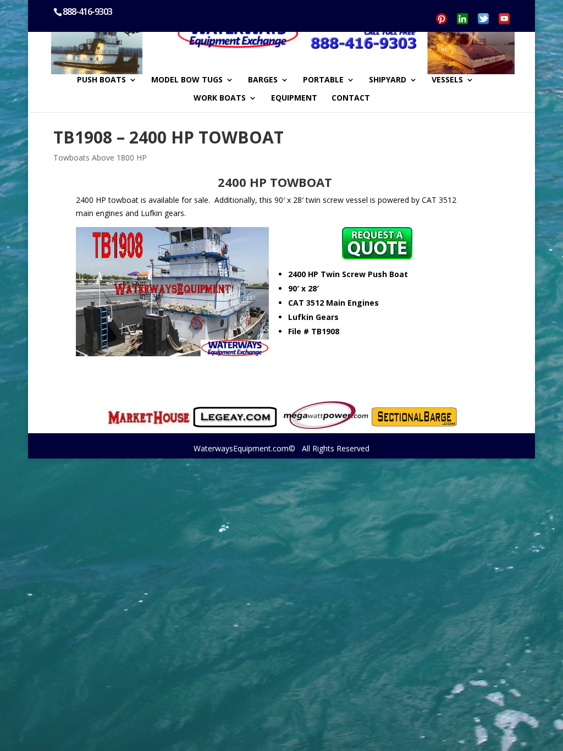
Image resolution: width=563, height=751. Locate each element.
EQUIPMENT (294, 98)
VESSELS (447, 80)
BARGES (263, 80)
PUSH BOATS (101, 80)
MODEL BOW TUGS (187, 80)
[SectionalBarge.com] (414, 417)
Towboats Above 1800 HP (100, 157)
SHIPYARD (387, 80)
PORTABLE (323, 80)
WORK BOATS (220, 98)
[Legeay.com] (235, 417)
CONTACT (351, 98)
